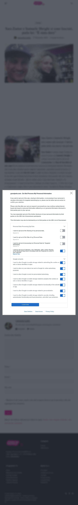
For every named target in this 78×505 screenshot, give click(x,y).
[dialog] (39, 252)
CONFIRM (25, 304)
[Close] (72, 193)
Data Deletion (28, 311)
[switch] (62, 230)
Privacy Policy (50, 311)
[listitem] (39, 226)
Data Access (39, 311)
